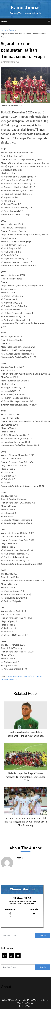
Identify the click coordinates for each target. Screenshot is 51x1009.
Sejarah (38, 676)
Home (3, 30)
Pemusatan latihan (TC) (23, 676)
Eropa (9, 676)
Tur (17, 679)
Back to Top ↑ (25, 1006)
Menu (4, 21)
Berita (11, 30)
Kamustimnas (26, 7)
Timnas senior (8, 679)
